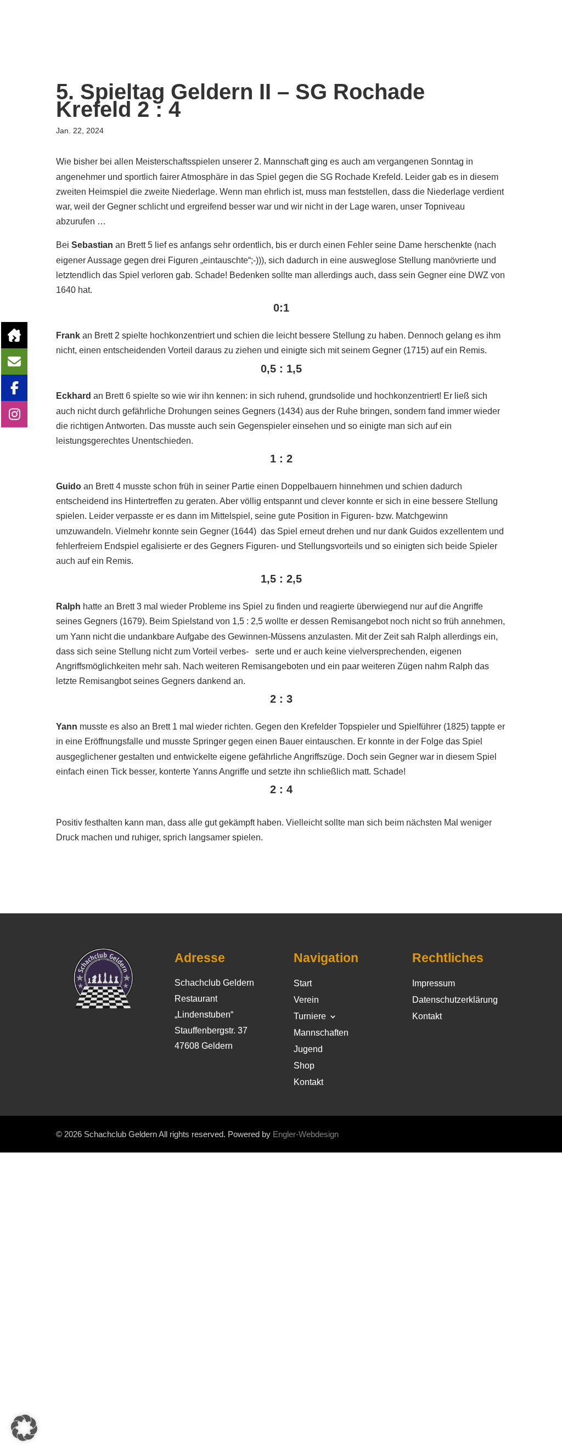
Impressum (433, 984)
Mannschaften (308, 27)
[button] (24, 1428)
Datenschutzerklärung (455, 1000)
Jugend (383, 27)
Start (116, 27)
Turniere (219, 27)
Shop (432, 27)
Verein (162, 27)
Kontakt (484, 27)
